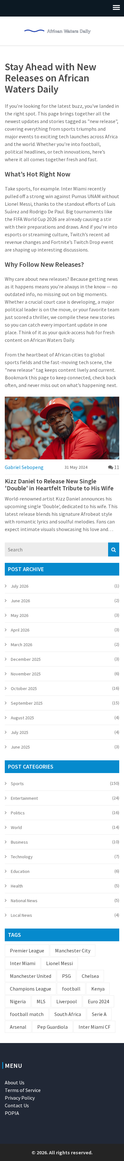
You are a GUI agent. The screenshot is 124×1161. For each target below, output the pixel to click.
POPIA (12, 1113)
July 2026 (19, 586)
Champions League (30, 988)
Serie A (99, 1014)
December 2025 (26, 659)
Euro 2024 (98, 1001)
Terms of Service (23, 1090)
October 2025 (24, 688)
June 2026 (20, 601)
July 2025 (19, 732)
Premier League (27, 950)
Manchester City (72, 950)
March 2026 (21, 644)
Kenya (98, 988)
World (16, 827)
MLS (41, 1001)
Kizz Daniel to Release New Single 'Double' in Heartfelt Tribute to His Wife (59, 485)
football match (27, 1014)
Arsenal (18, 1027)
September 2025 (27, 703)
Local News (21, 915)
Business (19, 842)
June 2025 (20, 747)
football (71, 988)
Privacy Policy (20, 1098)
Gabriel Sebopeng (24, 467)
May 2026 (19, 615)
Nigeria (18, 1001)
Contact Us (17, 1105)
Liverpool (66, 1001)
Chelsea (90, 976)
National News (24, 900)
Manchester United (30, 976)
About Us (14, 1082)
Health (17, 886)
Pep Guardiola (52, 1027)
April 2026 (20, 630)
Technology (22, 857)
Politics (18, 813)
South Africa (67, 1014)
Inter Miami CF (94, 1027)
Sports (17, 783)
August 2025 (22, 718)
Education (20, 871)
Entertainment (24, 798)
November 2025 (26, 674)
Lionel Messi (59, 963)
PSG (66, 976)
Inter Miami (22, 963)
